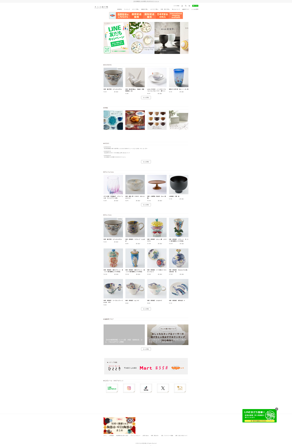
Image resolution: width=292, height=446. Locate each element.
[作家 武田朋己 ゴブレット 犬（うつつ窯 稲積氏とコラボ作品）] (178, 227)
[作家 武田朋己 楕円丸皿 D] (178, 288)
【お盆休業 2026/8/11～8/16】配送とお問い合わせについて (117, 152)
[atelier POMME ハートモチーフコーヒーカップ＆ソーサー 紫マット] (157, 77)
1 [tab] (128, 50)
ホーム (105, 435)
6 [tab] (150, 50)
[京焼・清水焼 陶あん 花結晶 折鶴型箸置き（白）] (135, 77)
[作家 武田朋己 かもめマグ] (157, 288)
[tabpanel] (116, 38)
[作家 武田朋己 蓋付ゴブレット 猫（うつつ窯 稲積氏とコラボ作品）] (135, 258)
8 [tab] (160, 50)
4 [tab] (141, 50)
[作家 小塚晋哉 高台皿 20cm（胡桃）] (157, 184)
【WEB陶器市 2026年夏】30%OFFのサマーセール (146, 1)
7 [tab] (155, 50)
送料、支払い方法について (181, 435)
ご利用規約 (111, 435)
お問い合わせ (146, 435)
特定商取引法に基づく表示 (122, 435)
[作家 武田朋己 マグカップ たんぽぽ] (135, 227)
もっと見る (146, 97)
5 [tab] (146, 50)
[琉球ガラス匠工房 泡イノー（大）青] (178, 77)
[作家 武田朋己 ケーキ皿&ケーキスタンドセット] (157, 258)
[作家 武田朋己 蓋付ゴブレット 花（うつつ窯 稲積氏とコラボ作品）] (113, 258)
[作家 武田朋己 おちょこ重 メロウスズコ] (157, 227)
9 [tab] (164, 50)
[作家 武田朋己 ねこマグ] (135, 288)
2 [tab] (132, 50)
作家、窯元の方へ (155, 435)
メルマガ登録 (176, 5)
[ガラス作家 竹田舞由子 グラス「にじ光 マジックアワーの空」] (113, 184)
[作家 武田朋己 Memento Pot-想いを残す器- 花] (178, 258)
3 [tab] (137, 50)
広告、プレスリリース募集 (167, 435)
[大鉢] (135, 120)
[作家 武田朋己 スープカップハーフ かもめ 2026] (113, 288)
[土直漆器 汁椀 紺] (178, 184)
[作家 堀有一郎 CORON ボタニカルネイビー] (135, 184)
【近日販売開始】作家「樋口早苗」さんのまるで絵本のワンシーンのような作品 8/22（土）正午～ (126, 148)
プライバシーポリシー (135, 435)
